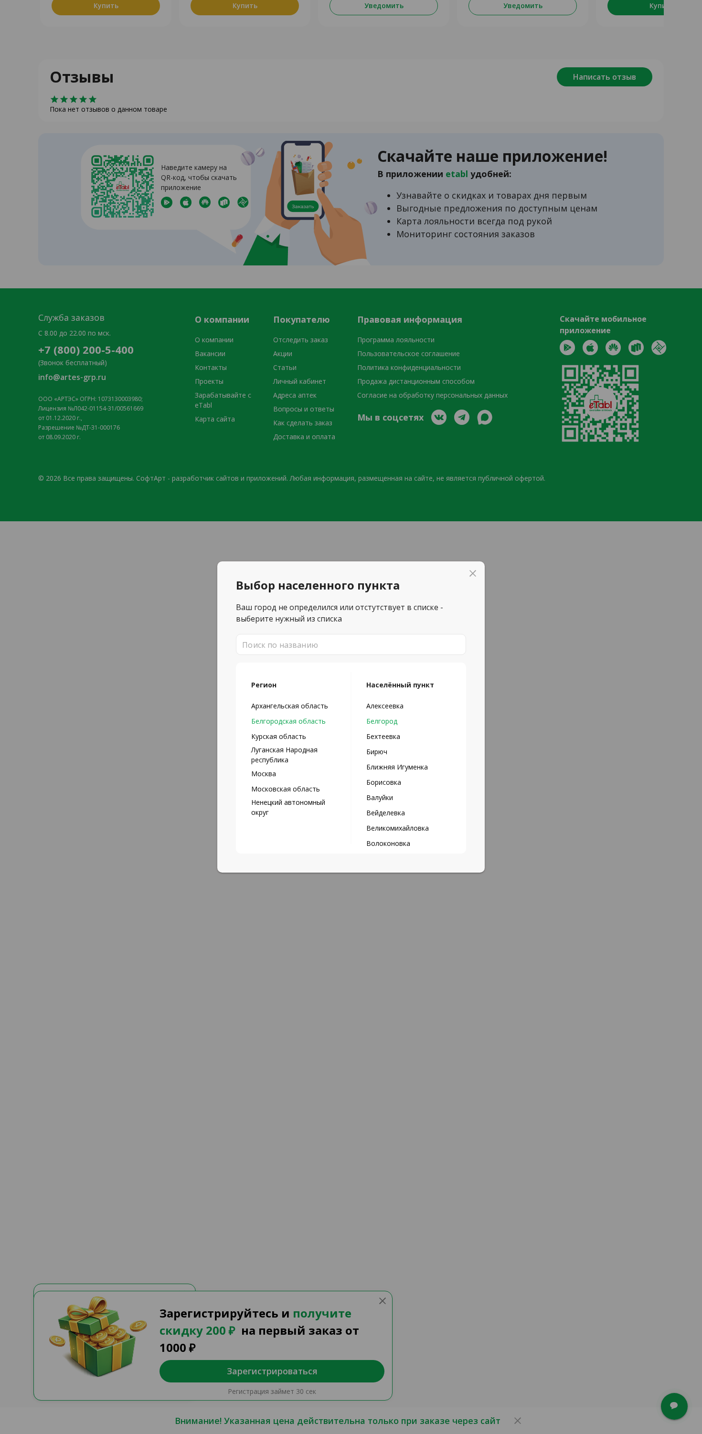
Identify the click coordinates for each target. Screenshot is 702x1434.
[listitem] (293, 705)
